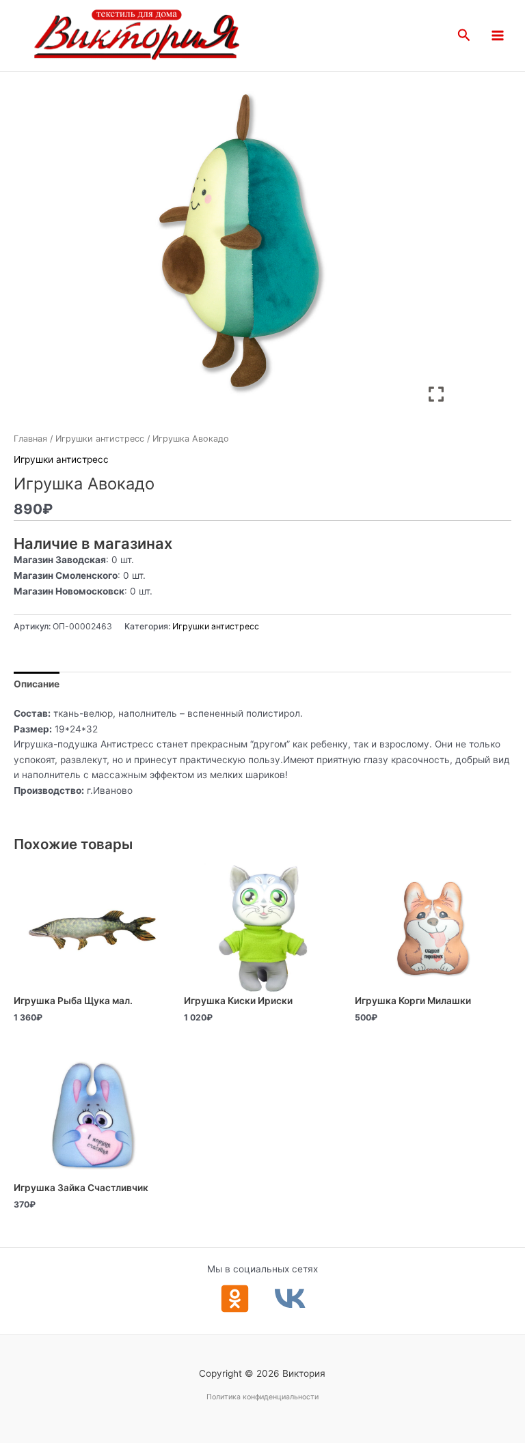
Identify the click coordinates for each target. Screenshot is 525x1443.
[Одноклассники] (234, 1298)
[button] (464, 35)
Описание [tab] (36, 683)
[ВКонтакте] (290, 1298)
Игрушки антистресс (99, 438)
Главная (30, 438)
